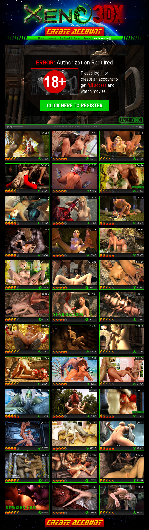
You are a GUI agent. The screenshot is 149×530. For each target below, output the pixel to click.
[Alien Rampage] (74, 465)
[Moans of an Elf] (122, 176)
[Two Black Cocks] (122, 497)
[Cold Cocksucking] (27, 401)
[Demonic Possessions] (74, 497)
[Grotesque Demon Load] (74, 304)
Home (41, 38)
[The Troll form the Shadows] (74, 337)
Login (87, 38)
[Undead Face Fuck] (122, 465)
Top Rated (65, 38)
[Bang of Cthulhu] (27, 304)
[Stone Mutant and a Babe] (122, 433)
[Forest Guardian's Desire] (122, 240)
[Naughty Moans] (27, 497)
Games (76, 38)
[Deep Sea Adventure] (74, 369)
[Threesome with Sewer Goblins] (122, 304)
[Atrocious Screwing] (122, 208)
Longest (52, 38)
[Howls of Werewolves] (27, 240)
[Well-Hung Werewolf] (27, 144)
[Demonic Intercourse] (74, 144)
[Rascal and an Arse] (74, 433)
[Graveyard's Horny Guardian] (122, 337)
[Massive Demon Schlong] (74, 208)
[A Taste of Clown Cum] (74, 176)
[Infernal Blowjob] (122, 401)
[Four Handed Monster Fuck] (74, 240)
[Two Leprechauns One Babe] (122, 369)
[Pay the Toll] (122, 272)
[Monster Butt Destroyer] (122, 144)
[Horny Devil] (27, 208)
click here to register (74, 105)
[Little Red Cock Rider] (27, 337)
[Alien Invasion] (27, 433)
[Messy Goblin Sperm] (74, 272)
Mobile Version (101, 38)
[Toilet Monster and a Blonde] (27, 176)
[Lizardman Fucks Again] (27, 369)
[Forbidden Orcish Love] (27, 272)
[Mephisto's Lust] (74, 401)
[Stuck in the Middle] (27, 465)
